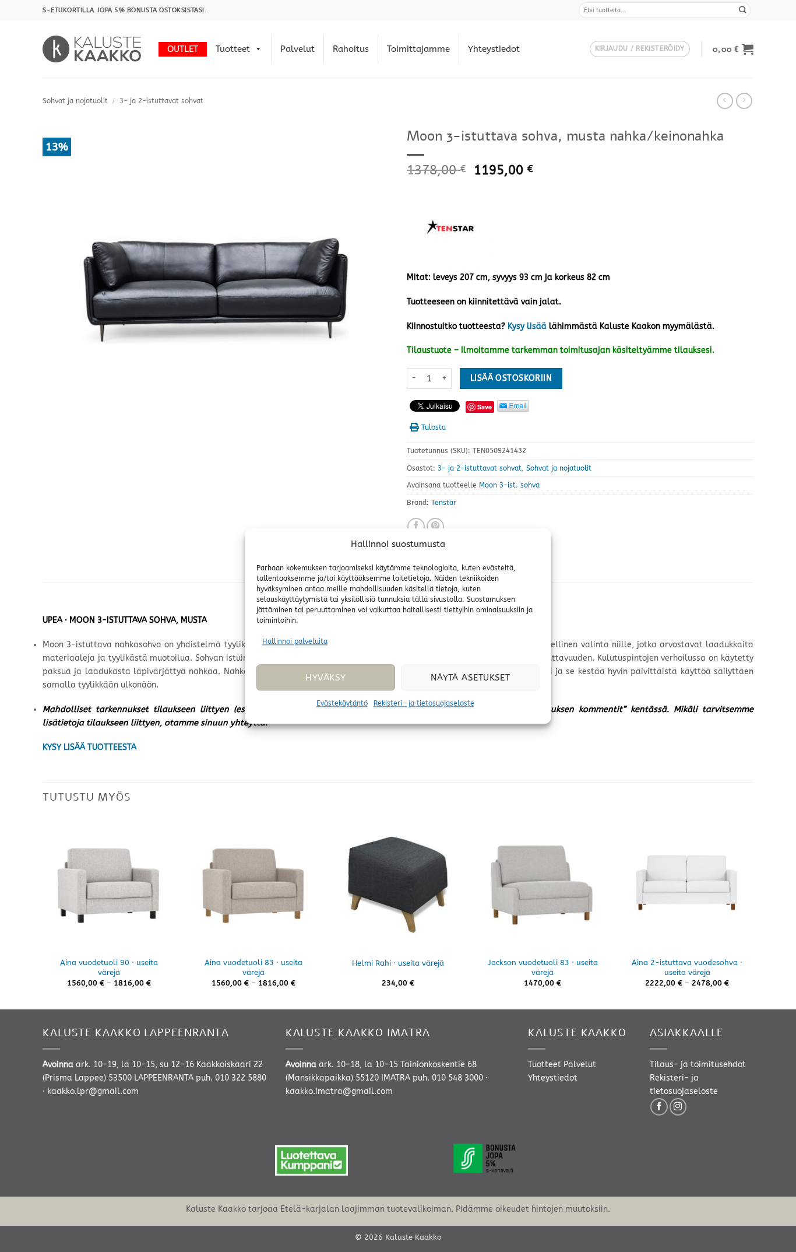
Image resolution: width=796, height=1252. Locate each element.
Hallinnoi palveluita (294, 641)
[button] (640, 49)
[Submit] (743, 10)
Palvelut (297, 49)
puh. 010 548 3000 (448, 1078)
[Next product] (725, 101)
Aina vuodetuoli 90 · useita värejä (109, 967)
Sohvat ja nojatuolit (75, 101)
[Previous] (43, 912)
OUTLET (182, 49)
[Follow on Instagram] (678, 1107)
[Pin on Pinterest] (435, 526)
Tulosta (433, 427)
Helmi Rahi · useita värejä (398, 963)
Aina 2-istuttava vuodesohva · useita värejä (687, 967)
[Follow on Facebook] (659, 1107)
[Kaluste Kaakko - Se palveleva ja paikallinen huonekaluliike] (92, 49)
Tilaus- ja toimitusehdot (698, 1064)
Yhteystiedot (494, 49)
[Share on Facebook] (416, 526)
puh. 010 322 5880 (231, 1078)
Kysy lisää (527, 326)
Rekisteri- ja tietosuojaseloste (424, 704)
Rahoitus (351, 49)
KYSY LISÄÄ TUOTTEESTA (89, 747)
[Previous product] (744, 101)
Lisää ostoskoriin (511, 378)
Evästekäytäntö (342, 704)
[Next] (753, 912)
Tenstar (443, 503)
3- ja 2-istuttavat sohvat (161, 101)
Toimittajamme (418, 49)
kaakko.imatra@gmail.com (339, 1091)
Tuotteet (233, 49)
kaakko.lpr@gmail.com (93, 1091)
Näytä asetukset (470, 677)
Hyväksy (325, 677)
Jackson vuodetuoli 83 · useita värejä (543, 967)
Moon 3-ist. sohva (509, 485)
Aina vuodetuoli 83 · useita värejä (253, 967)
